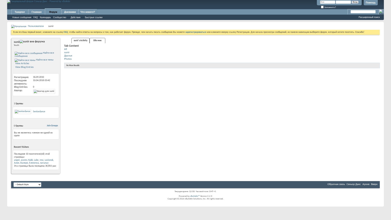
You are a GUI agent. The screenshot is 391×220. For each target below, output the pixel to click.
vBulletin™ (195, 196)
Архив (365, 184)
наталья (44, 163)
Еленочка (34, 163)
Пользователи (36, 26)
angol (17, 160)
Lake (36, 160)
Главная (37, 12)
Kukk (30, 160)
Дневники (70, 12)
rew (41, 160)
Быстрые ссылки (93, 17)
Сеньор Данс (354, 184)
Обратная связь (336, 184)
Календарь (45, 17)
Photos (68, 59)
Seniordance (39, 111)
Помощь (371, 2)
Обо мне (97, 41)
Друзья (68, 55)
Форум (53, 12)
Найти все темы (44, 59)
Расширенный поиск (369, 17)
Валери (24, 163)
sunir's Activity (80, 41)
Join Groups (52, 126)
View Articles (22, 63)
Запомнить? (330, 7)
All (65, 49)
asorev (24, 160)
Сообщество (59, 17)
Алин (16, 163)
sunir (67, 52)
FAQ (35, 17)
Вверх (374, 184)
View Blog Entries (24, 67)
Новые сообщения (21, 17)
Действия (75, 17)
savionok (49, 160)
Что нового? (87, 12)
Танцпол (20, 12)
